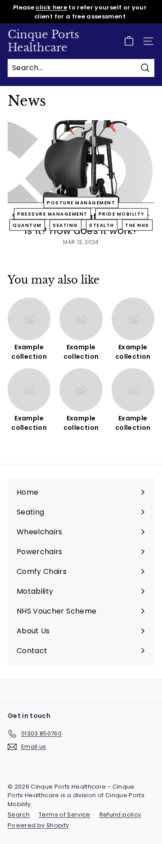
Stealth (101, 224)
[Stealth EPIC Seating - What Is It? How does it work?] (81, 161)
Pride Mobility (122, 213)
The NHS (137, 224)
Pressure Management (52, 213)
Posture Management (81, 202)
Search (19, 814)
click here (51, 7)
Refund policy (120, 814)
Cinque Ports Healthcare (43, 41)
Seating (65, 224)
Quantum (27, 224)
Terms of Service (64, 814)
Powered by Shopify (38, 825)
